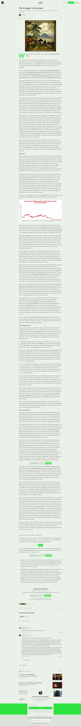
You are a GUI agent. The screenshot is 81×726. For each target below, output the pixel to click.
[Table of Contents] (1, 363)
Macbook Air (24, 627)
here (20, 286)
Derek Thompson (38, 331)
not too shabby (38, 93)
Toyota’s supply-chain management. (52, 77)
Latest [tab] (23, 671)
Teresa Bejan (23, 569)
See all (21, 699)
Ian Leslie (23, 14)
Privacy (39, 717)
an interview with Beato (32, 303)
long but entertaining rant (39, 274)
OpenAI (39, 62)
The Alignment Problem (50, 466)
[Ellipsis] (61, 628)
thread (51, 115)
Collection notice (47, 717)
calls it (59, 270)
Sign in (77, 2)
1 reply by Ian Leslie (26, 659)
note (21, 100)
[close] (52, 691)
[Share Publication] (66, 2)
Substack (34, 723)
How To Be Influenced (38, 507)
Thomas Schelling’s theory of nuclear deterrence (38, 72)
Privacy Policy (49, 711)
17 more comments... (23, 665)
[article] (40, 677)
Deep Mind (51, 561)
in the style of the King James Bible (50, 70)
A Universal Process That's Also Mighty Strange (28, 676)
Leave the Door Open (31, 286)
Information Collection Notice (40, 711)
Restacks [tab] (26, 616)
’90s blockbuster (41, 343)
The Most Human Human (38, 468)
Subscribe (71, 2)
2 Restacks (33, 604)
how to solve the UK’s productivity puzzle (42, 76)
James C (23, 635)
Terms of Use (46, 710)
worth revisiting (30, 361)
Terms (42, 717)
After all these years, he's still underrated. (27, 684)
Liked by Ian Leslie (26, 636)
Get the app (46, 720)
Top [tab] (20, 671)
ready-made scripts (54, 430)
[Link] (17, 154)
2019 (23, 342)
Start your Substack (37, 720)
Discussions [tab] (28, 671)
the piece (28, 235)
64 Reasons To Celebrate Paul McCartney (30, 683)
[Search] (64, 2)
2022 (59, 343)
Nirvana (60, 231)
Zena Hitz (56, 133)
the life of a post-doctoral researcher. (31, 74)
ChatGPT (38, 64)
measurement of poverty (25, 77)
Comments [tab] (22, 616)
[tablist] (24, 616)
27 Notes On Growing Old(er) (27, 674)
